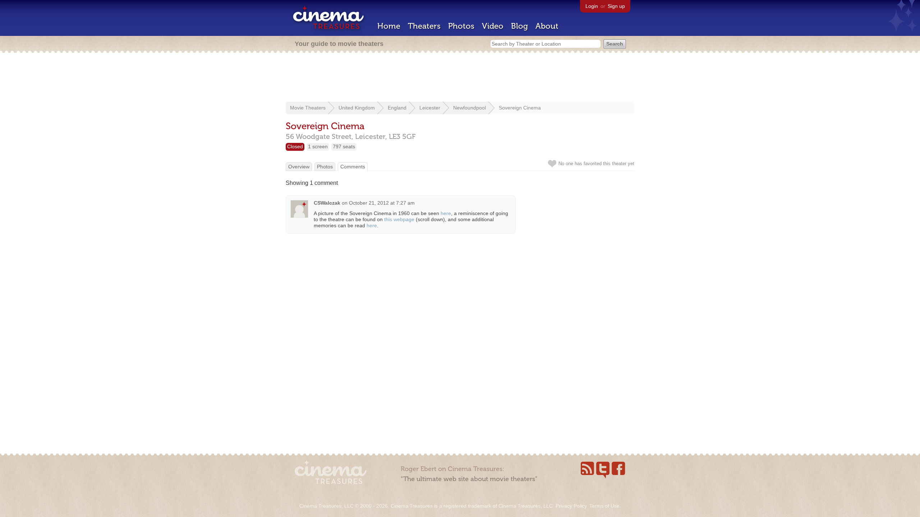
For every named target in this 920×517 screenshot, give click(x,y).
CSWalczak (327, 203)
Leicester (429, 108)
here (446, 213)
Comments (352, 166)
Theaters (424, 26)
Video (492, 26)
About (546, 26)
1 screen (318, 146)
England (397, 108)
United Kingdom (357, 108)
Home (388, 26)
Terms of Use (604, 506)
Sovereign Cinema (520, 108)
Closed (295, 146)
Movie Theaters (308, 108)
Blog (519, 26)
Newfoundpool (469, 108)
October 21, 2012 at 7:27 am (382, 203)
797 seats (344, 146)
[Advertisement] (460, 78)
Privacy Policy (571, 506)
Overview (298, 166)
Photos (461, 26)
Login (591, 6)
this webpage (399, 219)
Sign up (616, 6)
